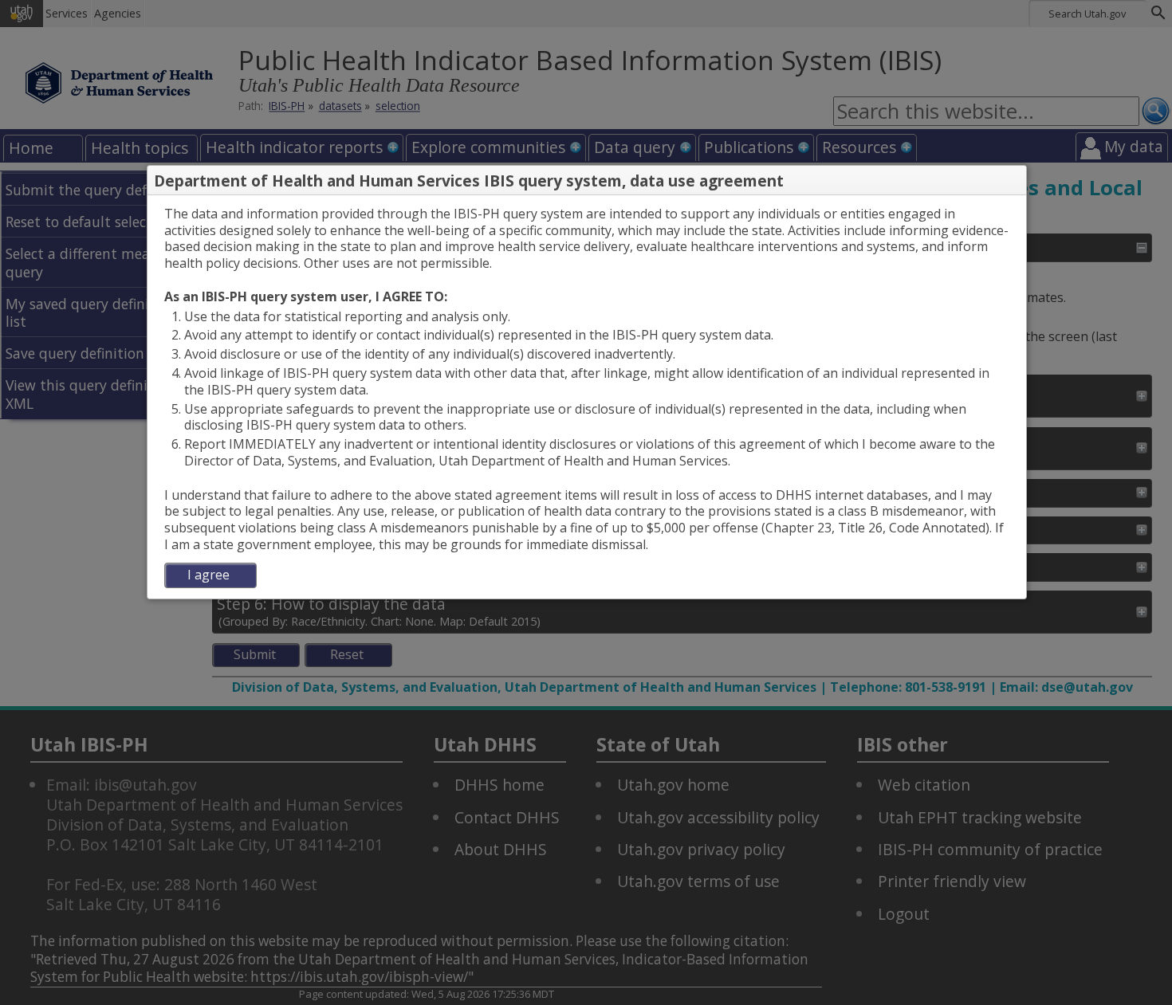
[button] (1013, 181)
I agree (208, 574)
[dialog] (587, 397)
